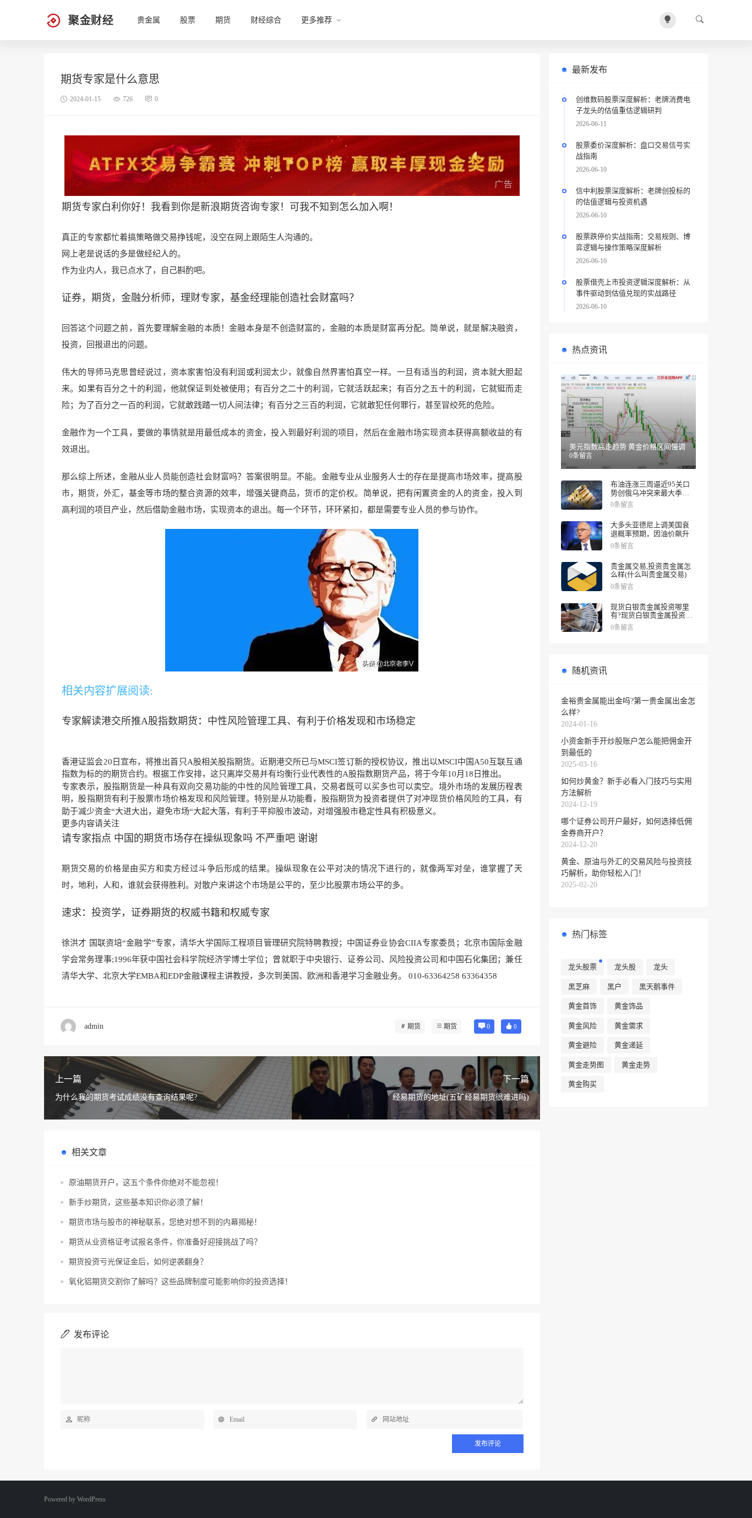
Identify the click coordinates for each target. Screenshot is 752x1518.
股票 (187, 20)
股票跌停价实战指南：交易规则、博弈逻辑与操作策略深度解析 (633, 242)
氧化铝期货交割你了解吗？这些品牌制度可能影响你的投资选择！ (180, 1281)
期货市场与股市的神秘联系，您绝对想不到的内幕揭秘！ (165, 1222)
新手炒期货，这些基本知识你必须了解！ (138, 1202)
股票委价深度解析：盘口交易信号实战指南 (633, 150)
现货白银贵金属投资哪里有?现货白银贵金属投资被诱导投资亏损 (652, 615)
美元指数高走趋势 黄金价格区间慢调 (627, 447)
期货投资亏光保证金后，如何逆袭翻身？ (138, 1262)
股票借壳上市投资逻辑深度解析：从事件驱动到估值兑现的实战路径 (633, 287)
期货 (223, 20)
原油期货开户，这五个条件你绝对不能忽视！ (146, 1182)
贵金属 (148, 20)
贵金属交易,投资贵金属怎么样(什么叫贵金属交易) (651, 570)
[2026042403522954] (292, 165)
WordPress (91, 1499)
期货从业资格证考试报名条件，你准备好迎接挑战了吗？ (165, 1242)
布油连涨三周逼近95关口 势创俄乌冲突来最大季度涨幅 (650, 492)
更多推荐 (316, 20)
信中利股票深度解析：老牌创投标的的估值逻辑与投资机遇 (633, 196)
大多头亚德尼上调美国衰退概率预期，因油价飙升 (650, 529)
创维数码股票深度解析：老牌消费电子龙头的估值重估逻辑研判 (633, 104)
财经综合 (265, 20)
